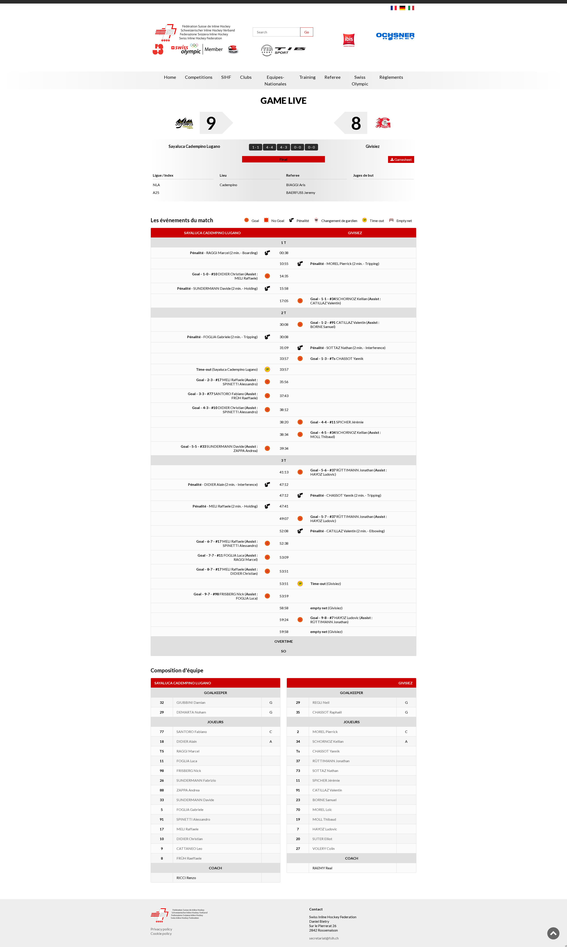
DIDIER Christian (190, 839)
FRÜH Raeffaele (189, 858)
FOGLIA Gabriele (190, 809)
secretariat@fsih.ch (324, 938)
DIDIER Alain (187, 741)
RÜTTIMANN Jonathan (331, 761)
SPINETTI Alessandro (193, 819)
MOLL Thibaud (324, 819)
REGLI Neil (321, 702)
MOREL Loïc (322, 809)
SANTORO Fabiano (192, 731)
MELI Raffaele (187, 829)
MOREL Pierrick (325, 731)
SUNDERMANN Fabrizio (196, 780)
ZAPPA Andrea (188, 790)
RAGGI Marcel (188, 751)
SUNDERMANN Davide (195, 800)
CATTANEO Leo (189, 848)
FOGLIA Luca (187, 761)
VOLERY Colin (324, 848)
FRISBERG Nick (189, 770)
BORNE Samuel (324, 800)
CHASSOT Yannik (326, 751)
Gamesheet (403, 159)
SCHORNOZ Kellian (328, 741)
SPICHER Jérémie (326, 780)
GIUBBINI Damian (191, 702)
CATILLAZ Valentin (327, 790)
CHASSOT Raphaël (327, 712)
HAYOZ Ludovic (325, 829)
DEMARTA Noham (191, 712)
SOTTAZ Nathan (325, 770)
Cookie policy (161, 933)
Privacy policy (161, 929)
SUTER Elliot (322, 839)
